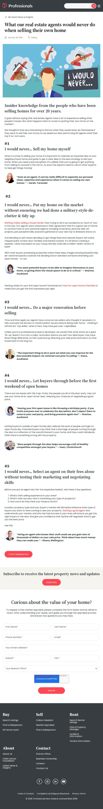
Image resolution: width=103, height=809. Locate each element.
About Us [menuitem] (7, 753)
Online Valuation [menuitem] (44, 720)
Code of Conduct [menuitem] (26, 793)
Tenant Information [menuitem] (80, 741)
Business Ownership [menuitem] (46, 758)
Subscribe (51, 582)
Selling (34, 37)
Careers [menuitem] (40, 763)
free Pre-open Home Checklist (78, 285)
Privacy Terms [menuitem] (79, 793)
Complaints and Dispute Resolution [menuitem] (53, 793)
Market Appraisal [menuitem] (45, 725)
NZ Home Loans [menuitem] (11, 729)
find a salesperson (18, 554)
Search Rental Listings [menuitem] (77, 721)
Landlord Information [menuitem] (76, 735)
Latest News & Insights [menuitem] (10, 766)
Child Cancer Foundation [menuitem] (9, 759)
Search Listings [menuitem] (10, 720)
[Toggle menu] (99, 6)
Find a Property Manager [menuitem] (78, 728)
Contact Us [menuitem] (42, 768)
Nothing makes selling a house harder (24, 222)
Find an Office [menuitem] (43, 753)
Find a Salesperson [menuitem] (12, 725)
